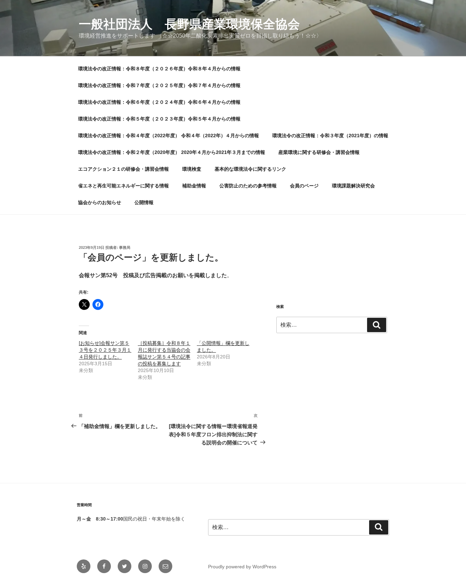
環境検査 (191, 169)
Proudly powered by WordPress (242, 566)
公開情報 (144, 202)
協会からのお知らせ (99, 202)
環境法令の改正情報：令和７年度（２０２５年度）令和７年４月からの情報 (159, 85)
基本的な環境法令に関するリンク (250, 169)
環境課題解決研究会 (353, 185)
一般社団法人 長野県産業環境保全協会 (189, 24)
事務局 (124, 247)
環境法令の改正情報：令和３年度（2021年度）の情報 (330, 135)
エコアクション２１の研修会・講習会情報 (123, 169)
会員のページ (304, 185)
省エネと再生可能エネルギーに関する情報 (123, 185)
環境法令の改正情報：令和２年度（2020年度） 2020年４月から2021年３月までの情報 (171, 152)
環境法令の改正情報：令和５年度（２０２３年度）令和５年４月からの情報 (159, 119)
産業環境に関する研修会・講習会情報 (319, 152)
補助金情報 (194, 185)
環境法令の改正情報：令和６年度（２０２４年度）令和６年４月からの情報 (159, 102)
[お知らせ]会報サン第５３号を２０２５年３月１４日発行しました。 (105, 349)
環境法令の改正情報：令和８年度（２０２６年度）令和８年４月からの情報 (159, 68)
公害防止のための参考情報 (248, 185)
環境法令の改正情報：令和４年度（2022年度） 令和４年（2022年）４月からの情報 (168, 135)
